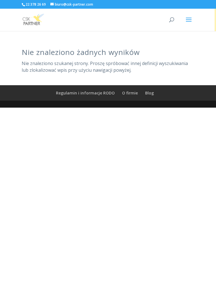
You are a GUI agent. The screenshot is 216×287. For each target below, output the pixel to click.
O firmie (130, 93)
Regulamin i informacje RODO (85, 93)
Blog (149, 93)
